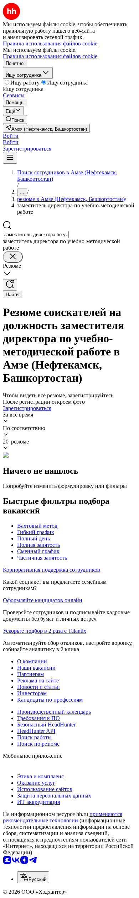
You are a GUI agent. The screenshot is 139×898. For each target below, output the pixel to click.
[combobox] (36, 234)
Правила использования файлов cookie (50, 56)
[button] (11, 136)
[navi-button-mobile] (10, 158)
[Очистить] (13, 257)
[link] (15, 119)
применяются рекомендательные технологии (62, 817)
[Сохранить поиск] (10, 285)
